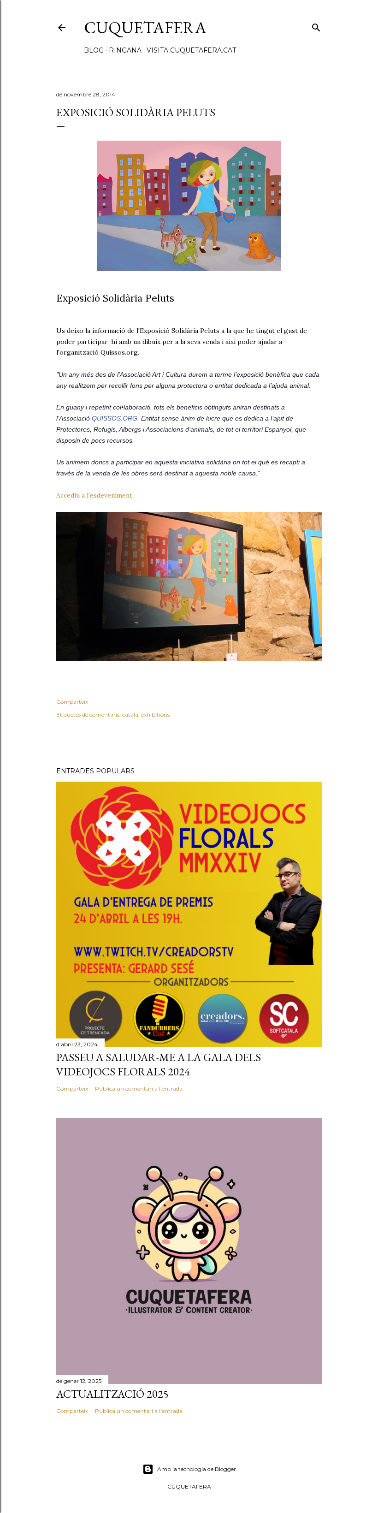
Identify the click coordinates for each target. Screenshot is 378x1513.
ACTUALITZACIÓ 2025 (112, 1394)
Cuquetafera (145, 27)
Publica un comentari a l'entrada (139, 1088)
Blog (94, 50)
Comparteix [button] (72, 701)
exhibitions (155, 714)
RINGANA (125, 50)
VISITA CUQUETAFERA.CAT (191, 50)
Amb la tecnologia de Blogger (196, 1469)
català (130, 714)
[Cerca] (316, 26)
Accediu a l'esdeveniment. (96, 495)
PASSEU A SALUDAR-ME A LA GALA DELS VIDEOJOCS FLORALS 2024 (158, 1064)
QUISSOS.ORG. (115, 418)
